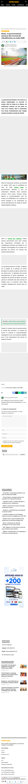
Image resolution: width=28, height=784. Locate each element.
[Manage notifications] (3, 781)
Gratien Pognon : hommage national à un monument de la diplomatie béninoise (9, 675)
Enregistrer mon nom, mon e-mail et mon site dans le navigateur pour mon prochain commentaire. (13, 441)
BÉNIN (3, 31)
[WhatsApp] (26, 398)
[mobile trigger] (2, 1)
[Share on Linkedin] (11, 42)
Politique (7, 31)
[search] (26, 1)
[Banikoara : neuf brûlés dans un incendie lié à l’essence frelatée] (23, 682)
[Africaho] (14, 2)
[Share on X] (7, 42)
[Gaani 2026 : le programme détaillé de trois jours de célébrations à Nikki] (23, 666)
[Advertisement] (14, 12)
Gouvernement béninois (11, 387)
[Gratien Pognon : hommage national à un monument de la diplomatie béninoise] (23, 674)
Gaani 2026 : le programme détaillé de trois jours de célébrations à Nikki (8, 667)
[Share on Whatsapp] (9, 42)
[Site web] (24, 398)
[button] (13, 42)
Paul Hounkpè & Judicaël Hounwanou (11, 44)
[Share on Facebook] (5, 42)
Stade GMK (19, 387)
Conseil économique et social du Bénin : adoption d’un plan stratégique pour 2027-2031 (10, 689)
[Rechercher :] (11, 454)
